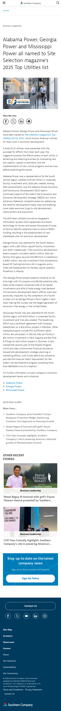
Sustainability (9, 667)
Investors (8, 636)
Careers (7, 648)
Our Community (10, 673)
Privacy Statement (33, 689)
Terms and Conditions (13, 689)
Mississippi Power (15, 390)
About (6, 654)
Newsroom (8, 642)
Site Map (7, 629)
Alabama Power (14, 382)
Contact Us (30, 606)
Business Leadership (12, 26)
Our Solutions (9, 661)
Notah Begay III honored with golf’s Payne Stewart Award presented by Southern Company (29, 498)
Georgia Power (13, 386)
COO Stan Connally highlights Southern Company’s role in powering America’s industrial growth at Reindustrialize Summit (31, 439)
